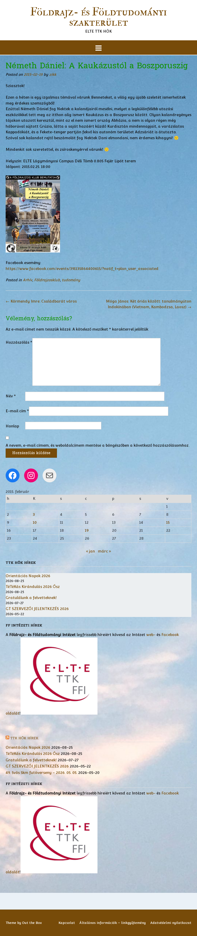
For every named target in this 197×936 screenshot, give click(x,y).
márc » (104, 551)
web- (150, 634)
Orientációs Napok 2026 (28, 576)
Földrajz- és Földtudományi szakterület (98, 17)
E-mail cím (17, 411)
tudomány (71, 280)
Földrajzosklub (47, 280)
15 (168, 522)
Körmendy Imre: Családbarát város (41, 301)
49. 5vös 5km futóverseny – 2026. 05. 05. (41, 772)
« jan (90, 551)
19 (86, 530)
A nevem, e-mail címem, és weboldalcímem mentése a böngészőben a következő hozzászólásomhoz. (97, 445)
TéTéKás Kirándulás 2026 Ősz (33, 586)
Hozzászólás (19, 342)
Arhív (27, 280)
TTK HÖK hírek (24, 738)
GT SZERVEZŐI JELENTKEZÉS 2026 (37, 608)
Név (11, 396)
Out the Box (32, 923)
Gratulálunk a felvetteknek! (31, 597)
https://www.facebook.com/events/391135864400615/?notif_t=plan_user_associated (82, 268)
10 (35, 522)
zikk (52, 74)
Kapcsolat (66, 922)
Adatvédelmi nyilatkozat (170, 922)
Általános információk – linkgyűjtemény (113, 922)
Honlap (12, 426)
